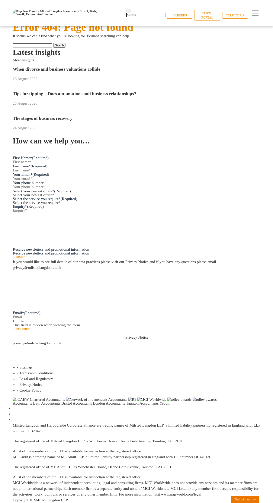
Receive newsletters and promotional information (51, 253)
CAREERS (180, 15)
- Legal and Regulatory (35, 379)
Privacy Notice (136, 262)
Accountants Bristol (56, 403)
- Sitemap (24, 367)
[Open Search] (128, 11)
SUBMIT (19, 257)
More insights (23, 60)
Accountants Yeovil (154, 403)
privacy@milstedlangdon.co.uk (37, 267)
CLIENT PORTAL (207, 15)
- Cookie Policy (29, 390)
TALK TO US (235, 15)
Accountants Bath (26, 403)
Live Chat (245, 499)
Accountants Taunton (122, 403)
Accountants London (89, 403)
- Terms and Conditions (35, 373)
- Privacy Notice (29, 384)
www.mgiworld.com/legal (181, 494)
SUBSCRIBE (21, 329)
